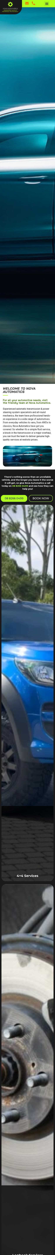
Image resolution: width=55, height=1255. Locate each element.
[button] (46, 3)
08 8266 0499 (20, 486)
